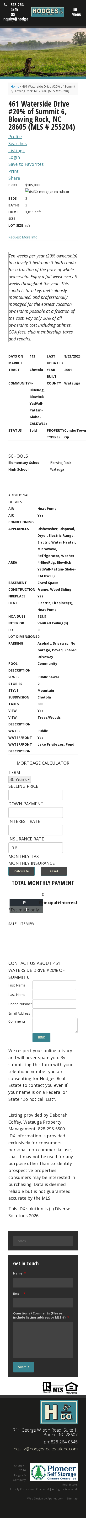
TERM (14, 772)
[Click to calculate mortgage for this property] (47, 191)
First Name (17, 985)
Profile (15, 136)
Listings (16, 150)
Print (13, 171)
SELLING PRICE (23, 786)
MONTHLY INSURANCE (31, 863)
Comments (17, 1021)
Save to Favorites (26, 164)
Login (14, 157)
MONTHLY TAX (23, 856)
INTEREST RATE (24, 821)
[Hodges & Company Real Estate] (48, 12)
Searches (17, 143)
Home (15, 86)
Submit (23, 1367)
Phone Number (20, 1004)
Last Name (17, 994)
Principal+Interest (58, 902)
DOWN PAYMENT (25, 804)
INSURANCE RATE (26, 839)
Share (14, 178)
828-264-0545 (18, 7)
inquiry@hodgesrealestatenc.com (45, 1449)
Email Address (19, 1013)
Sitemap (72, 1498)
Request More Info (23, 237)
